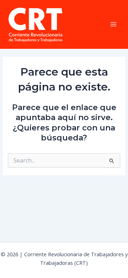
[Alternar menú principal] (113, 24)
